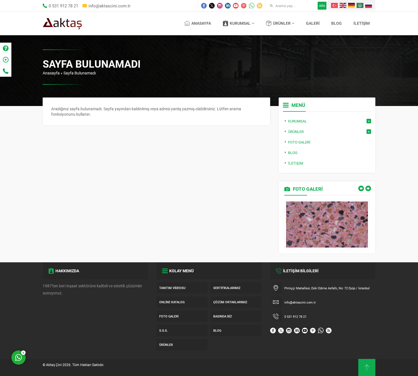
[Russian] (369, 5)
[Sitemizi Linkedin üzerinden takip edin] (228, 6)
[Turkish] (334, 5)
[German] (351, 5)
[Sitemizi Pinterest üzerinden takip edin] (244, 6)
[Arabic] (360, 5)
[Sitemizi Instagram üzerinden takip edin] (220, 6)
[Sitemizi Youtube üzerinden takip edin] (236, 6)
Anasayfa (51, 73)
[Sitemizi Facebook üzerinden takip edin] (204, 6)
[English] (343, 5)
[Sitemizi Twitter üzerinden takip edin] (212, 6)
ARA (322, 5)
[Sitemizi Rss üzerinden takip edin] (259, 6)
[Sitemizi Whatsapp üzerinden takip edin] (251, 6)
